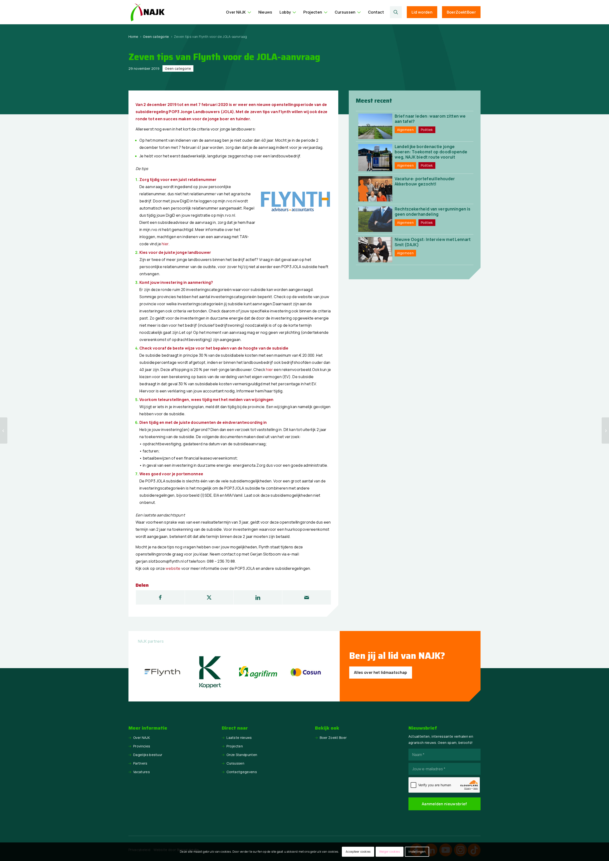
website (173, 568)
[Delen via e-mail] (306, 597)
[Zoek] (396, 12)
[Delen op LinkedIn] (258, 597)
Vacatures (141, 772)
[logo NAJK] (147, 12)
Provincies (141, 746)
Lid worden (422, 12)
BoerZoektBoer (461, 12)
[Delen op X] (209, 597)
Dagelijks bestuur (147, 754)
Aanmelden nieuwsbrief (444, 803)
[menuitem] (238, 12)
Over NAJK (141, 737)
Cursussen (235, 763)
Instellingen (417, 852)
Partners (140, 763)
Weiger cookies (389, 852)
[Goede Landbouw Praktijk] (605, 430)
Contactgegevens (241, 772)
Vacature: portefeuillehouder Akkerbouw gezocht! (425, 181)
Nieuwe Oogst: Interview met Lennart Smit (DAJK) (433, 242)
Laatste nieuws (239, 737)
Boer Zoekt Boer (333, 737)
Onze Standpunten (241, 754)
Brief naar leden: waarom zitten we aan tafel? (430, 118)
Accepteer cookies (358, 852)
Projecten (234, 746)
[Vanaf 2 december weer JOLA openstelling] (3, 430)
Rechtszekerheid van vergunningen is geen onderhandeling (433, 211)
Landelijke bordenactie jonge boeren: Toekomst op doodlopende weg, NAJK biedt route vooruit (431, 152)
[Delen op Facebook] (160, 597)
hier (165, 243)
